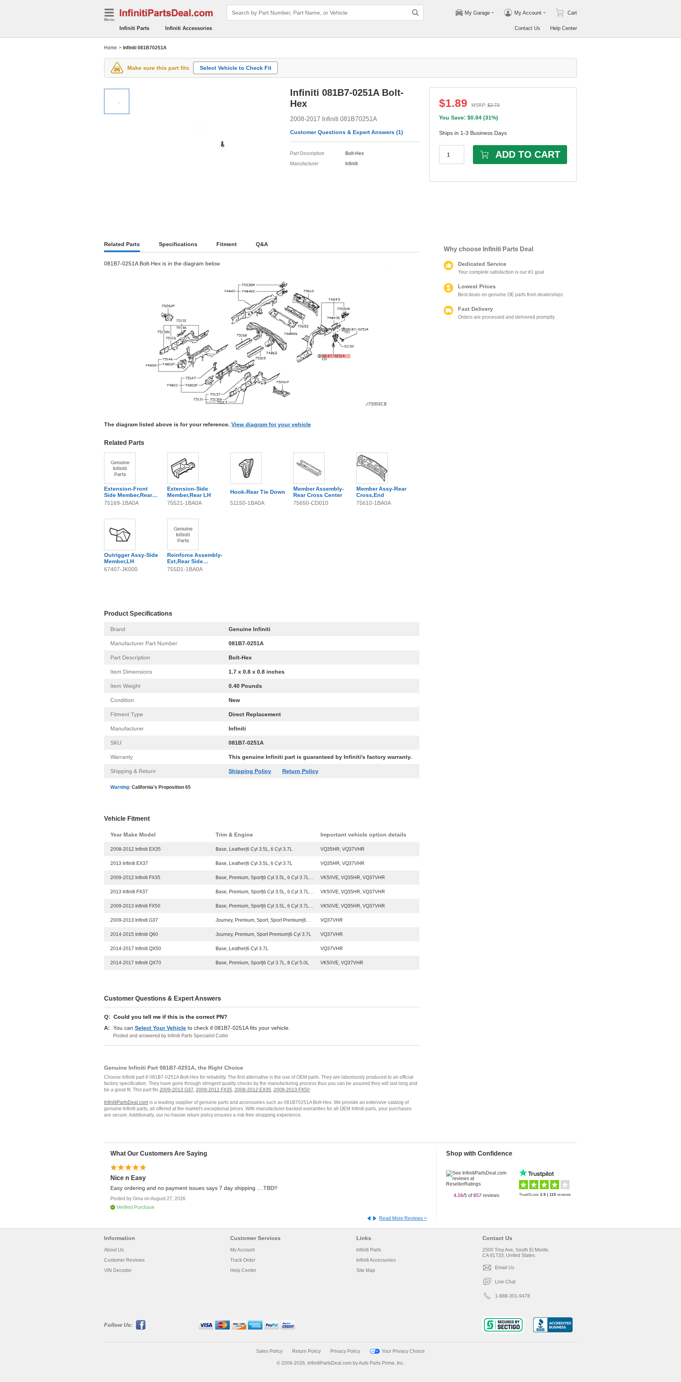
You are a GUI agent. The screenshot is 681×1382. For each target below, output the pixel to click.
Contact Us (527, 28)
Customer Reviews (124, 1260)
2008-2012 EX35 (252, 1090)
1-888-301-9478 (512, 1296)
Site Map (365, 1270)
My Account (242, 1250)
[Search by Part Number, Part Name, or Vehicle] (415, 12)
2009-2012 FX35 (214, 1090)
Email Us (504, 1267)
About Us (114, 1250)
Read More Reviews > (403, 1218)
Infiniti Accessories (188, 28)
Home (110, 47)
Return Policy (300, 771)
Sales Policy (269, 1351)
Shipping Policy (250, 771)
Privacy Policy (345, 1351)
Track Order (242, 1260)
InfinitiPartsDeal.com (126, 1102)
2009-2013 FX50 (292, 1090)
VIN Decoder (118, 1270)
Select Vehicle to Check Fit (236, 68)
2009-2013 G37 (177, 1090)
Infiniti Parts (134, 28)
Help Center (563, 28)
